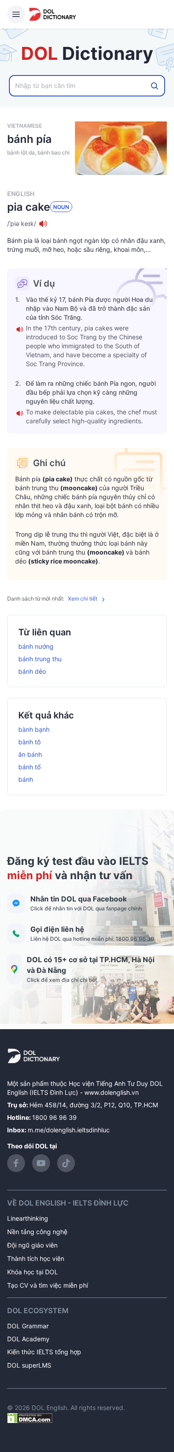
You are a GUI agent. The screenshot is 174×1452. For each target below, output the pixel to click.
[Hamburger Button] (16, 14)
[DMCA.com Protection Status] (30, 1417)
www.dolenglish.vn (111, 1092)
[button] (87, 223)
